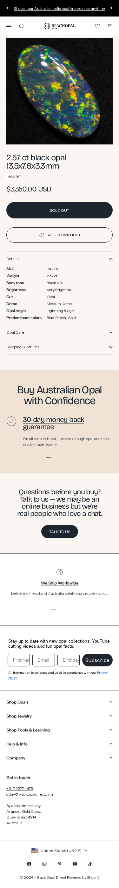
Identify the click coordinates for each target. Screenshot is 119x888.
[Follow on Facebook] (29, 863)
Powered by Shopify (83, 877)
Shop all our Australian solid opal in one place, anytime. (59, 8)
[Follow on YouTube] (74, 863)
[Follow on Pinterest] (59, 863)
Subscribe (97, 660)
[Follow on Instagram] (44, 863)
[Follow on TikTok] (90, 863)
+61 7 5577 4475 (19, 788)
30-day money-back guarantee (53, 423)
